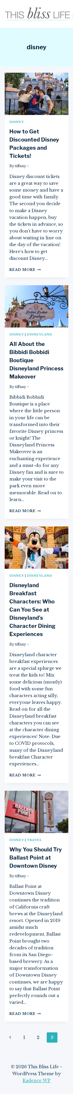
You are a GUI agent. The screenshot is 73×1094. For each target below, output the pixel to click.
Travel (34, 840)
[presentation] (36, 94)
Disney (16, 122)
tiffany (20, 166)
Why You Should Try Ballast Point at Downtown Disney (35, 857)
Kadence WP (37, 1080)
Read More (25, 270)
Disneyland (39, 334)
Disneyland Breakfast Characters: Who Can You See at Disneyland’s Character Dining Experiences (32, 609)
